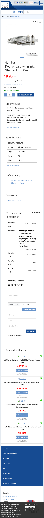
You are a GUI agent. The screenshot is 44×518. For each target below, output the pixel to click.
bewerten (31, 331)
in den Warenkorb (26, 95)
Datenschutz (15, 516)
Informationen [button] (10, 484)
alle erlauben (30, 507)
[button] (13, 84)
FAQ (4, 468)
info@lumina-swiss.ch (10, 496)
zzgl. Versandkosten (20, 81)
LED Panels (16, 16)
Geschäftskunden (10, 453)
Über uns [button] (8, 478)
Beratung (6, 463)
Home (5, 448)
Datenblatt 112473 (14, 201)
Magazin (6, 473)
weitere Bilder (29, 309)
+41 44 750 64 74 (8, 499)
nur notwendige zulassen (34, 510)
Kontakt (6, 458)
